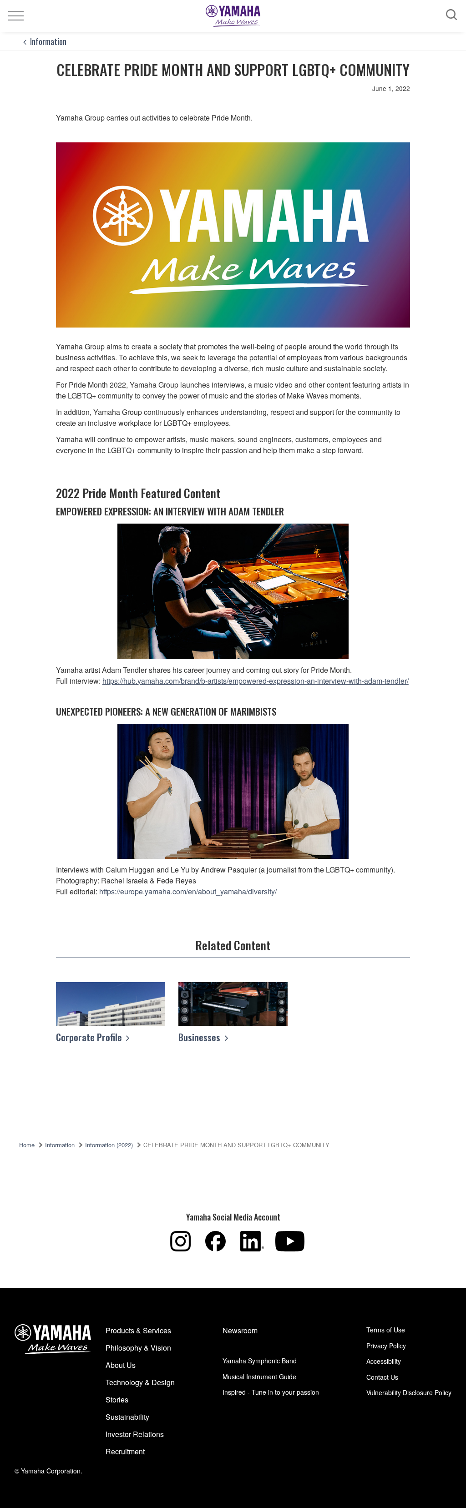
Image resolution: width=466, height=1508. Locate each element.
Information (48, 41)
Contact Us (382, 1377)
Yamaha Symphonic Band (260, 1360)
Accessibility (383, 1361)
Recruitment (125, 1451)
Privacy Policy (386, 1345)
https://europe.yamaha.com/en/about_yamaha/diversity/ (188, 891)
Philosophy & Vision (138, 1347)
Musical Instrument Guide (259, 1376)
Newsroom (240, 1330)
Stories (117, 1399)
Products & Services (138, 1330)
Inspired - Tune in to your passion (271, 1392)
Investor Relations (135, 1434)
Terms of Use (385, 1329)
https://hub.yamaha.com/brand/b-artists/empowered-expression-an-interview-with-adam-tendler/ (255, 681)
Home (27, 1144)
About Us (121, 1365)
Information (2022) (109, 1144)
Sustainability (127, 1417)
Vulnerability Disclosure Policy (408, 1392)
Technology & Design (140, 1382)
